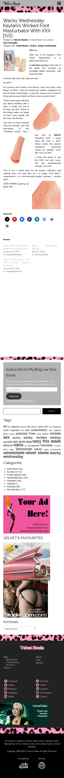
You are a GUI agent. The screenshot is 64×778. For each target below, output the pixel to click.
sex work (19, 441)
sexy (29, 441)
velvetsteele (14, 452)
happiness (56, 426)
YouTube (38, 681)
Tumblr (38, 696)
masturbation (39, 430)
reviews (55, 433)
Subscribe (14, 396)
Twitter (6, 684)
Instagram (6, 692)
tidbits (19, 444)
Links (38, 659)
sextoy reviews (35, 437)
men (50, 430)
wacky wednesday (47, 46)
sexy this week (46, 441)
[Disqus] (32, 317)
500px (6, 696)
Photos (7, 667)
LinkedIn (38, 688)
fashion (34, 426)
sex (6, 437)
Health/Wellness (14, 477)
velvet (38, 449)
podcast (11, 434)
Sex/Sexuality (10, 43)
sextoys (55, 437)
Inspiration (12, 480)
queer (45, 433)
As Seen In (12, 471)
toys (25, 446)
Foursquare (38, 692)
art (5, 426)
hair (50, 427)
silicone (8, 445)
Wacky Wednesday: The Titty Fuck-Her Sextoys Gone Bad (16, 262)
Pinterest (6, 688)
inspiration (15, 430)
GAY (46, 426)
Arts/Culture (12, 468)
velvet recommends (52, 449)
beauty (15, 426)
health (6, 430)
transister (46, 445)
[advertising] (26, 514)
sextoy (33, 46)
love (27, 430)
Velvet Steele (21, 40)
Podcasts (11, 486)
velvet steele (37, 452)
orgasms (57, 430)
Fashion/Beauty (14, 474)
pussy (38, 433)
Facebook (6, 681)
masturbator (22, 46)
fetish (40, 426)
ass (9, 426)
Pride (32, 433)
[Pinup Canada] (26, 561)
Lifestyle (11, 483)
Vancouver (23, 448)
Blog (6, 656)
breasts (22, 426)
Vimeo (38, 684)
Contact (39, 662)
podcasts (22, 433)
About (38, 656)
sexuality (8, 441)
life (22, 430)
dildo (28, 426)
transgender (34, 445)
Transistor (57, 446)
